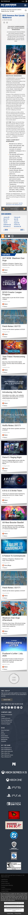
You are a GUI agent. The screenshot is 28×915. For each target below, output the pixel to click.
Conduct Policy (4, 891)
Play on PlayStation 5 (6, 747)
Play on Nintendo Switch (7, 755)
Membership (4, 739)
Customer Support (5, 723)
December (17, 226)
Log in (23, 1)
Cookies (3, 887)
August (16, 222)
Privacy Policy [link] (18, 913)
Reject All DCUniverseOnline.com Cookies (14, 906)
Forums (3, 734)
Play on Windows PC (6, 757)
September (7, 224)
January (6, 217)
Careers (3, 716)
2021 (22, 230)
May (5, 221)
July (5, 222)
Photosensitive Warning (7, 885)
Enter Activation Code (6, 722)
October (17, 224)
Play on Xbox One (5, 753)
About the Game (5, 730)
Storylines (3, 741)
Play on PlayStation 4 (6, 749)
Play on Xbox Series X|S (7, 751)
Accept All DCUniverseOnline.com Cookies (14, 903)
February (17, 217)
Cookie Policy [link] (10, 913)
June (16, 221)
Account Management (6, 720)
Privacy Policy (4, 881)
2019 (6, 230)
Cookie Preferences (6, 889)
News (2, 732)
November (7, 226)
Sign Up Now (7, 699)
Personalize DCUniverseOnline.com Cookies (14, 910)
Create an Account (5, 718)
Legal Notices (4, 879)
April (16, 219)
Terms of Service (5, 883)
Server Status (4, 735)
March (6, 219)
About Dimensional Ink (6, 714)
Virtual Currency (5, 737)
